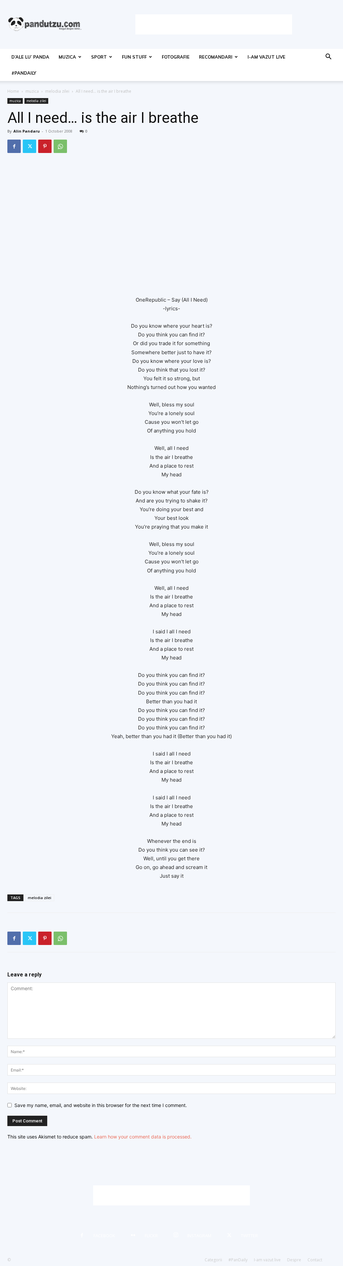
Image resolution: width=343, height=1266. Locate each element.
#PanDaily (23, 73)
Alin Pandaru (26, 131)
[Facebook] (14, 146)
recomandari (215, 57)
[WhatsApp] (60, 146)
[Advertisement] (213, 24)
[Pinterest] (45, 146)
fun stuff (134, 57)
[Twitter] (29, 146)
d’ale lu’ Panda (30, 57)
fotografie (176, 57)
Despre (294, 1260)
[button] (328, 57)
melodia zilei (57, 91)
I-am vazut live (266, 57)
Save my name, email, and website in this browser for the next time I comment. (100, 1105)
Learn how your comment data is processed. (143, 1136)
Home (13, 91)
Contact (314, 1260)
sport (99, 57)
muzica (67, 57)
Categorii (213, 1260)
